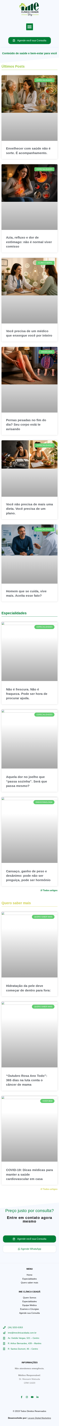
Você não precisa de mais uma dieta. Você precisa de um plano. (29, 508)
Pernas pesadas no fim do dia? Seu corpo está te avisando (26, 424)
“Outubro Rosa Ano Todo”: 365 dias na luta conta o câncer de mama (26, 1080)
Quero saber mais (16, 903)
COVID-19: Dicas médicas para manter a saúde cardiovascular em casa (29, 1174)
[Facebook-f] (21, 1397)
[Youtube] (32, 1397)
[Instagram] (27, 1397)
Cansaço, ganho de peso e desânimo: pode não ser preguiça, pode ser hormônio (28, 875)
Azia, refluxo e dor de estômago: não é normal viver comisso (29, 242)
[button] (29, 26)
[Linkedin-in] (37, 1397)
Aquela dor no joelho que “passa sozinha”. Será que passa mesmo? (26, 781)
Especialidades (14, 613)
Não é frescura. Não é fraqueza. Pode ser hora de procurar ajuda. (26, 694)
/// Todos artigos (49, 890)
